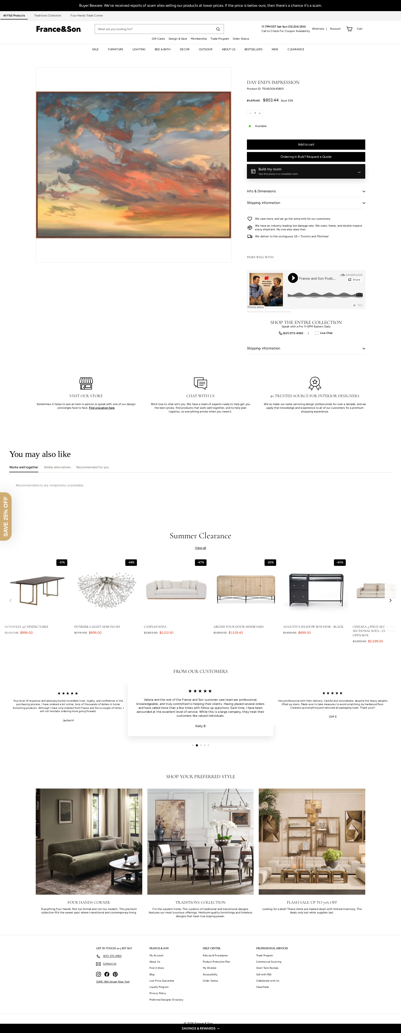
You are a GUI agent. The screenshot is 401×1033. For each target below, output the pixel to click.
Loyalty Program (158, 987)
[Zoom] (133, 164)
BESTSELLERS (253, 49)
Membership (199, 38)
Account (335, 28)
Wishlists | (319, 28)
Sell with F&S (264, 974)
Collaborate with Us (267, 980)
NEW (275, 49)
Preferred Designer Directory (166, 999)
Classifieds (262, 987)
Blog (151, 974)
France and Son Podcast (277, 311)
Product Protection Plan (216, 961)
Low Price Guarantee (161, 980)
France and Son (255, 311)
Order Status (241, 38)
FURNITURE (115, 49)
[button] (200, 1028)
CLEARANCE (296, 49)
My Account (156, 955)
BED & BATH (163, 49)
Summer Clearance (201, 536)
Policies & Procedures (215, 955)
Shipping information (263, 203)
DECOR (185, 49)
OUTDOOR (206, 49)
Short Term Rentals (267, 968)
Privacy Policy (157, 993)
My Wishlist (209, 968)
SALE (95, 49)
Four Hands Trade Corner (87, 15)
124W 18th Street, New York (112, 981)
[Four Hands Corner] (89, 842)
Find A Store (156, 968)
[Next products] (390, 600)
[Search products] (218, 29)
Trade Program (219, 38)
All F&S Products (14, 15)
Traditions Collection (47, 15)
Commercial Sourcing (268, 961)
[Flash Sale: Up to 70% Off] (312, 842)
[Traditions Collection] (200, 842)
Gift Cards (158, 38)
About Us (154, 961)
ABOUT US (228, 49)
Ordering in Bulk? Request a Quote (306, 157)
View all (200, 548)
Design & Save (178, 38)
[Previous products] (10, 600)
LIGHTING (139, 49)
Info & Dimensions (261, 191)
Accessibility (210, 974)
